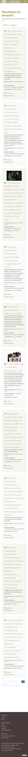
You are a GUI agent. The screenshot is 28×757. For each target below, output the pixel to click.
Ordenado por (6, 25)
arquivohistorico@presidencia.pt (13, 748)
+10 (17, 685)
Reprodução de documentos (8, 736)
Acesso (3, 719)
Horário (3, 725)
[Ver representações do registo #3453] (14, 356)
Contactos (3, 728)
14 (9, 685)
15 (13, 685)
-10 (9, 681)
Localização (4, 726)
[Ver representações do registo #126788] (14, 175)
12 (3, 685)
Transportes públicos (6, 730)
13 (6, 685)
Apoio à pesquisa (5, 737)
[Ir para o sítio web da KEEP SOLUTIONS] (24, 755)
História (3, 717)
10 (19, 681)
